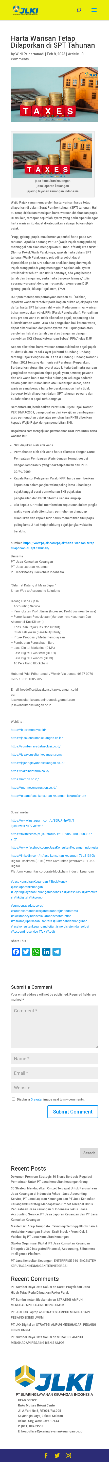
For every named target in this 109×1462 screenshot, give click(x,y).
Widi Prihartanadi (29, 54)
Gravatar (37, 1099)
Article (73, 54)
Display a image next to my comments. (51, 1099)
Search (89, 1153)
